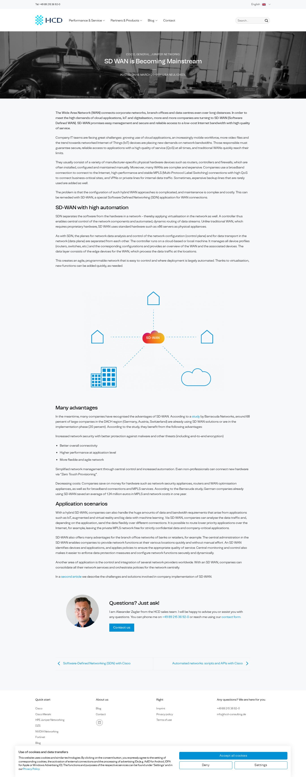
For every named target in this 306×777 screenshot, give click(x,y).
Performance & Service (85, 20)
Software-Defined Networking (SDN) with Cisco (96, 663)
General (143, 54)
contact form (231, 617)
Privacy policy (164, 714)
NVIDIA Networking (46, 731)
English (255, 4)
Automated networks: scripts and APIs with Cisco (208, 663)
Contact (169, 20)
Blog (151, 20)
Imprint (160, 708)
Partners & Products (125, 20)
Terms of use (164, 720)
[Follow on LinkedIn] (99, 722)
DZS (38, 725)
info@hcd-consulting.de (231, 714)
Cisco (130, 54)
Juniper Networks (165, 54)
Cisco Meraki (43, 714)
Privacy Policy (31, 769)
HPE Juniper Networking (50, 720)
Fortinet (40, 737)
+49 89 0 (228, 708)
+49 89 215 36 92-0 (176, 617)
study (196, 416)
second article (71, 577)
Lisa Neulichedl (174, 75)
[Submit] (266, 20)
